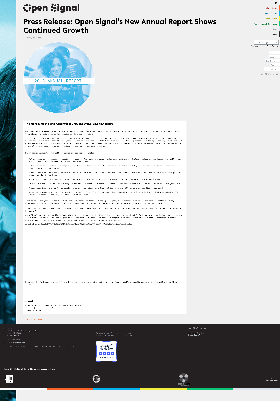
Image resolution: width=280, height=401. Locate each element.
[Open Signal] (125, 8)
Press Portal (194, 335)
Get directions (10, 335)
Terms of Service (196, 333)
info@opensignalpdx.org (14, 342)
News (275, 29)
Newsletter (271, 60)
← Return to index (32, 319)
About (274, 34)
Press (273, 64)
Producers (269, 69)
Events (273, 56)
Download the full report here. (41, 281)
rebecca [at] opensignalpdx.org (41, 307)
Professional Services (265, 23)
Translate (272, 45)
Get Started (271, 13)
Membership (271, 18)
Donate (273, 52)
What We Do (271, 8)
